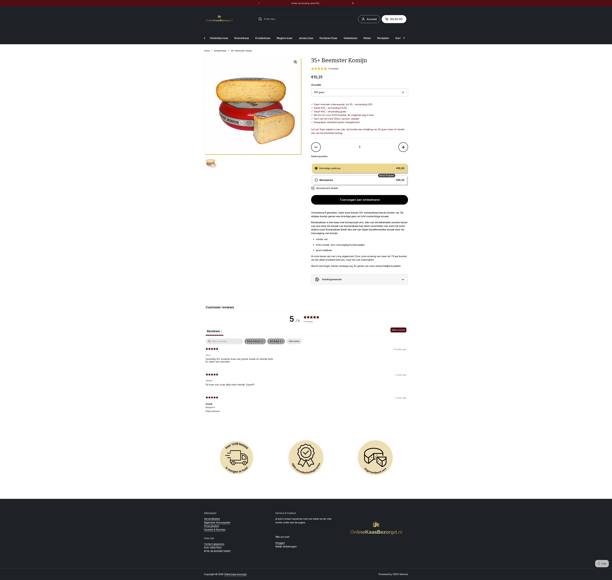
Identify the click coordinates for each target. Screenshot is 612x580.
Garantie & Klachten (215, 529)
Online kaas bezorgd (235, 574)
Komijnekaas (220, 50)
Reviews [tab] (214, 331)
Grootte (316, 84)
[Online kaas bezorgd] (220, 19)
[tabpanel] (306, 378)
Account (372, 19)
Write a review (398, 330)
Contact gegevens (214, 543)
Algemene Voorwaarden (217, 522)
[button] (394, 19)
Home (207, 50)
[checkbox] (294, 341)
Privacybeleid (211, 525)
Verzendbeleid (212, 518)
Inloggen (280, 542)
